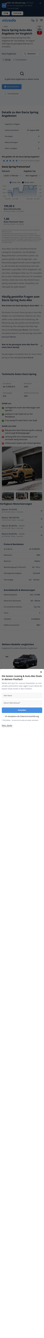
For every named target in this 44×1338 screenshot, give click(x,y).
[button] (41, 672)
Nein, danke (7, 725)
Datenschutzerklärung (29, 716)
